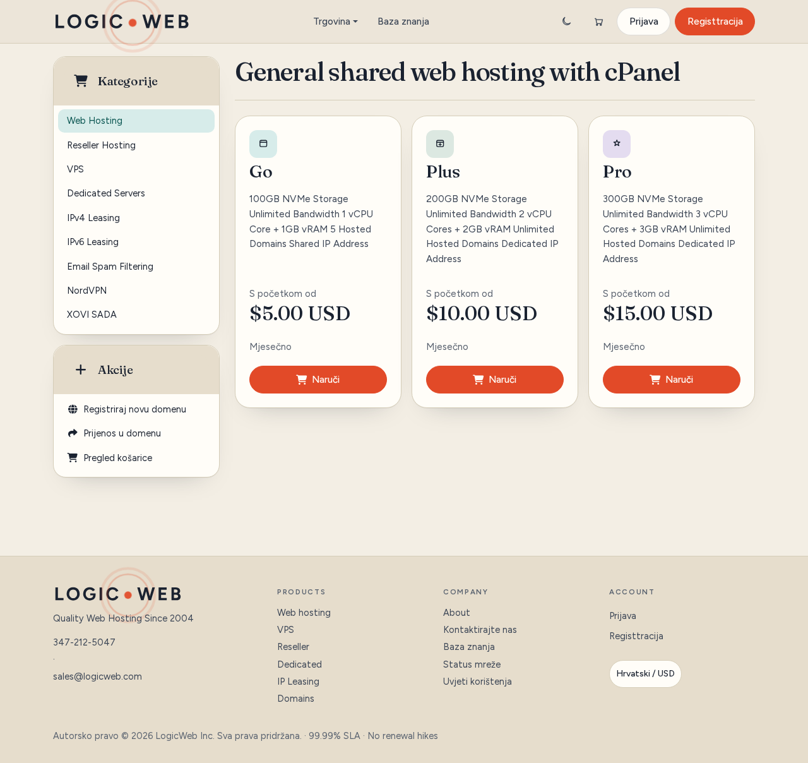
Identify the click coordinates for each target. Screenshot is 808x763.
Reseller (293, 646)
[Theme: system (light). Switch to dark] (566, 21)
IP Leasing (298, 681)
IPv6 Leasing (93, 242)
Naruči (326, 379)
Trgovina (331, 21)
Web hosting (304, 612)
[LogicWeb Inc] (122, 21)
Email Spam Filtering (110, 266)
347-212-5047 (84, 642)
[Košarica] (598, 21)
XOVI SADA (92, 314)
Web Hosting (94, 120)
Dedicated (299, 664)
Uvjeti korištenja (477, 681)
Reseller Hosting (101, 145)
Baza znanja (403, 21)
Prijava (643, 21)
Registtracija (715, 21)
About (456, 612)
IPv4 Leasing (93, 218)
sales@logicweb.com (97, 676)
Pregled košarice (115, 458)
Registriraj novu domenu (132, 409)
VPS (75, 169)
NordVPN (87, 290)
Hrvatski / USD (645, 673)
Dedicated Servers (106, 193)
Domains (295, 698)
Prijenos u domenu (119, 433)
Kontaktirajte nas (480, 629)
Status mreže (472, 664)
